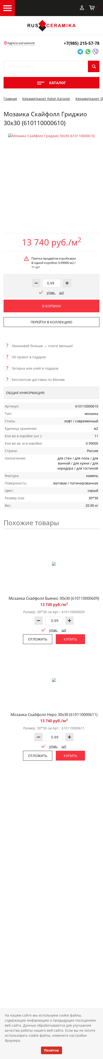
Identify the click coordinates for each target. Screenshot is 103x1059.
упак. (51, 292)
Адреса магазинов (20, 43)
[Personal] (82, 7)
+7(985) (81, 43)
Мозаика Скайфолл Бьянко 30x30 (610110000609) (54, 598)
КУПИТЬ (70, 639)
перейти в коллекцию (51, 322)
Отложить (37, 639)
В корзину (51, 306)
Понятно (51, 1050)
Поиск (93, 66)
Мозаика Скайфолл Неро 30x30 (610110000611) (54, 714)
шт (61, 292)
